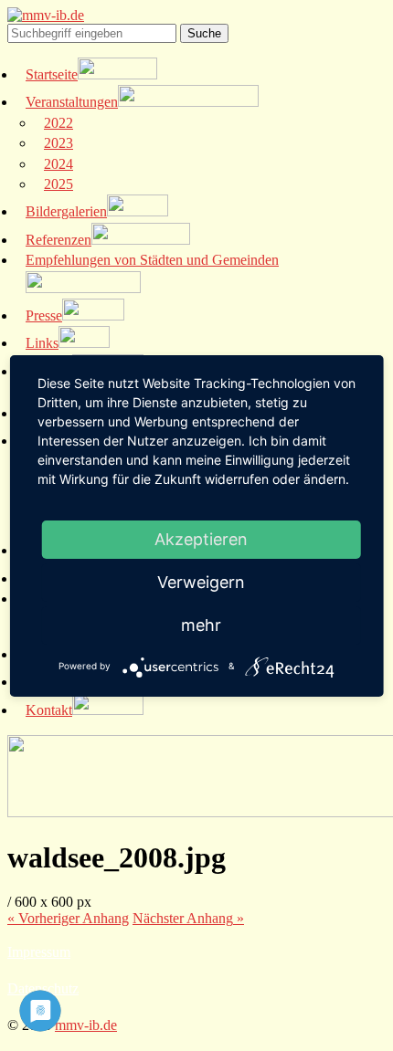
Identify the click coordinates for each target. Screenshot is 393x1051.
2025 (58, 184)
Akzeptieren (201, 539)
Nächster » (188, 918)
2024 (58, 164)
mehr (201, 625)
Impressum (38, 952)
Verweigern (201, 582)
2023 (58, 143)
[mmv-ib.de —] (45, 15)
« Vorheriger (68, 918)
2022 (58, 123)
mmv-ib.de (86, 1025)
